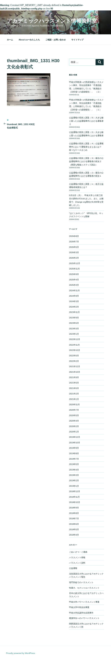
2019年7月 (74, 459)
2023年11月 (74, 312)
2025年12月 (74, 263)
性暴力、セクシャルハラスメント (84, 588)
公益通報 (73, 568)
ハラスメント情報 (77, 557)
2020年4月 (74, 421)
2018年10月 (74, 502)
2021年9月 (74, 377)
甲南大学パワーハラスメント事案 (84, 602)
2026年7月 (74, 241)
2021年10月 (74, 372)
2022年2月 (74, 361)
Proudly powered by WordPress (20, 653)
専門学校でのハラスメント (81, 582)
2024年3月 (74, 301)
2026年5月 (74, 247)
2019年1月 (74, 486)
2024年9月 (74, 296)
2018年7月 (74, 518)
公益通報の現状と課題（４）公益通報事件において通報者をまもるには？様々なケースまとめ (86, 146)
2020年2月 (74, 426)
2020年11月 (74, 404)
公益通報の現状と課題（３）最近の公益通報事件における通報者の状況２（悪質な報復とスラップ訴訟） (86, 161)
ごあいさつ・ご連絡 (78, 552)
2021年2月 (74, 393)
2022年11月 (74, 345)
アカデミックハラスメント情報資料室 (52, 21)
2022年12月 (74, 339)
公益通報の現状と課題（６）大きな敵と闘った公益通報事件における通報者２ (86, 120)
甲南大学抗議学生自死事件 (81, 613)
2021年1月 (74, 399)
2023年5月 (74, 323)
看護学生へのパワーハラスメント (84, 618)
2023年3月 (74, 328)
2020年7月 (74, 410)
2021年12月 (74, 366)
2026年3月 (74, 252)
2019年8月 (74, 453)
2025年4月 (74, 279)
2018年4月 (74, 535)
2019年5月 (74, 464)
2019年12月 (74, 437)
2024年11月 (74, 290)
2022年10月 (74, 350)
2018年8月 (74, 513)
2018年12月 (74, 491)
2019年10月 (74, 442)
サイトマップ (77, 39)
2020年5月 (74, 415)
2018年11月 (74, 497)
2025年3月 (74, 285)
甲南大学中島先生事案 (79, 607)
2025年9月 (74, 274)
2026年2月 (74, 258)
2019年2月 (74, 480)
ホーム (10, 39)
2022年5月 (74, 355)
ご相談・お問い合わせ (56, 39)
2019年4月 (74, 470)
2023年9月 (74, 317)
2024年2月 (74, 307)
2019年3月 (74, 475)
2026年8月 (74, 236)
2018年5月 (74, 529)
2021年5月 (74, 388)
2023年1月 (74, 334)
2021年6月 (74, 383)
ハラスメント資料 (77, 563)
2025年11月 (74, 269)
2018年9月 (74, 507)
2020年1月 (74, 432)
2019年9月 (74, 448)
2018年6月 (74, 524)
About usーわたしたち (29, 39)
